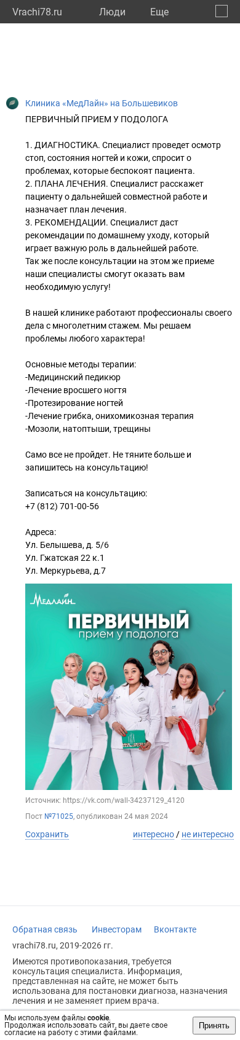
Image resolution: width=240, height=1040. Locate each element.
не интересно (208, 834)
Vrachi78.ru (37, 12)
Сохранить (47, 834)
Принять (214, 1025)
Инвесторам (117, 929)
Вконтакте (175, 929)
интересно (153, 834)
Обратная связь (45, 929)
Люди (112, 12)
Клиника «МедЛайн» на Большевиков (101, 103)
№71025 (58, 816)
